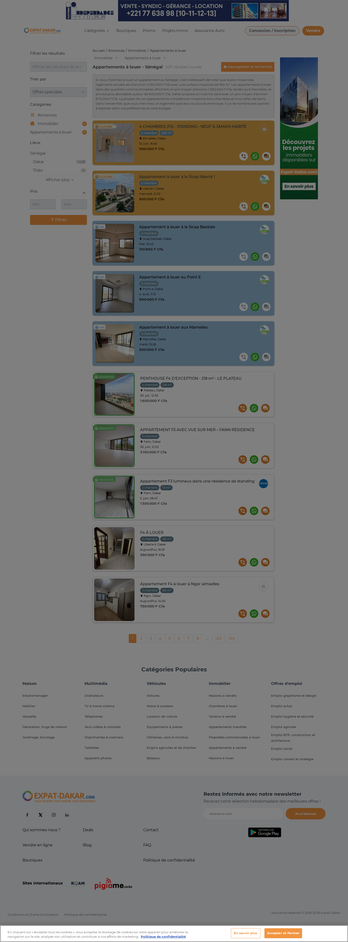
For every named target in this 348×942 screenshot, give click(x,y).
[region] (174, 933)
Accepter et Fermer (283, 933)
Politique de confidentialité (163, 937)
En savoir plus (245, 933)
